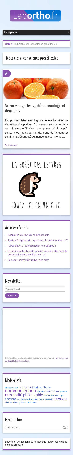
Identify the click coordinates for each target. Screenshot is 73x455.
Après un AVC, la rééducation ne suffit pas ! (32, 245)
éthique (60, 395)
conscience (50, 395)
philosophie (33, 395)
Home (8, 43)
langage (25, 387)
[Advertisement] (30, 332)
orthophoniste (11, 388)
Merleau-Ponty (41, 387)
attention (41, 391)
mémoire (52, 391)
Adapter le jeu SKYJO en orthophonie (29, 234)
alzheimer (31, 402)
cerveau (59, 398)
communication (20, 390)
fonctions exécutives (27, 399)
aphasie (22, 402)
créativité (13, 394)
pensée (63, 392)
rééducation (11, 402)
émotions (10, 399)
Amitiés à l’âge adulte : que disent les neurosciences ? (38, 240)
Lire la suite (11, 145)
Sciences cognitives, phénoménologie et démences (35, 108)
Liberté (41, 399)
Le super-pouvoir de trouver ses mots (28, 259)
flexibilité (48, 399)
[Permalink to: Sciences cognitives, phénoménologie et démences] (36, 88)
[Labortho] (36, 16)
